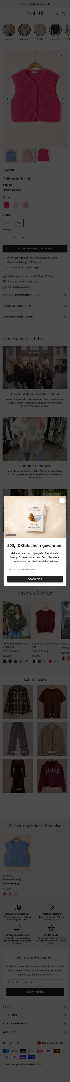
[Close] (62, 500)
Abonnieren (35, 579)
